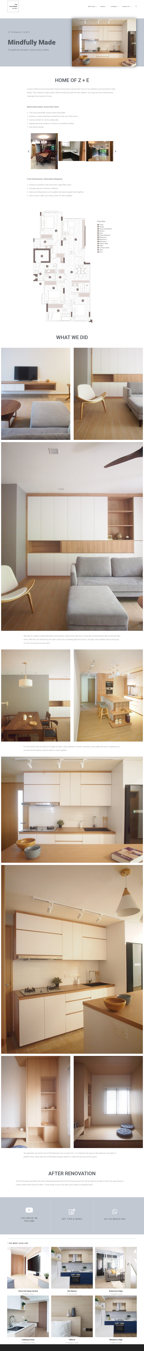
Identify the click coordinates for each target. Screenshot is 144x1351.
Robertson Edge (116, 1291)
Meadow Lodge (116, 1340)
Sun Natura (72, 1291)
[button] (28, 151)
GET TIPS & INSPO (72, 1219)
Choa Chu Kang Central (28, 1291)
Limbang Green (28, 1340)
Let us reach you (114, 1219)
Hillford (72, 1340)
